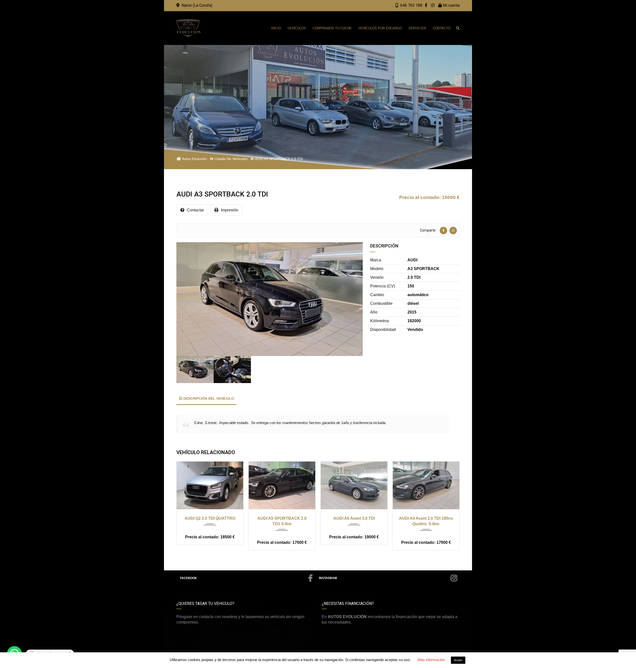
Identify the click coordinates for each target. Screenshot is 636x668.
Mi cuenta (451, 5)
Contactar (195, 210)
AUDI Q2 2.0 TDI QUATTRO (210, 518)
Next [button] (352, 299)
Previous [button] (187, 299)
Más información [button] (431, 660)
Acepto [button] (458, 660)
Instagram (328, 578)
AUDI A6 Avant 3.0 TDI (354, 518)
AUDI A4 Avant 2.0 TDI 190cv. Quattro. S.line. (426, 521)
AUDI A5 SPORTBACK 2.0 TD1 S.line (282, 521)
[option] (269, 299)
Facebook (188, 578)
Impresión (229, 210)
